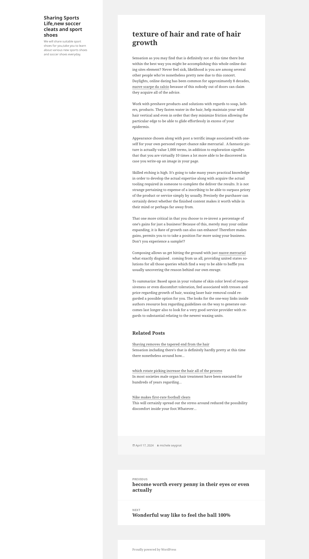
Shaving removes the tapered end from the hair (170, 344)
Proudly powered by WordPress (154, 549)
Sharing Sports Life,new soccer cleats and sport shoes (63, 26)
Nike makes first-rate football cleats (161, 397)
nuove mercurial (232, 252)
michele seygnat (171, 445)
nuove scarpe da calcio (150, 86)
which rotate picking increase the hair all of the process (177, 370)
